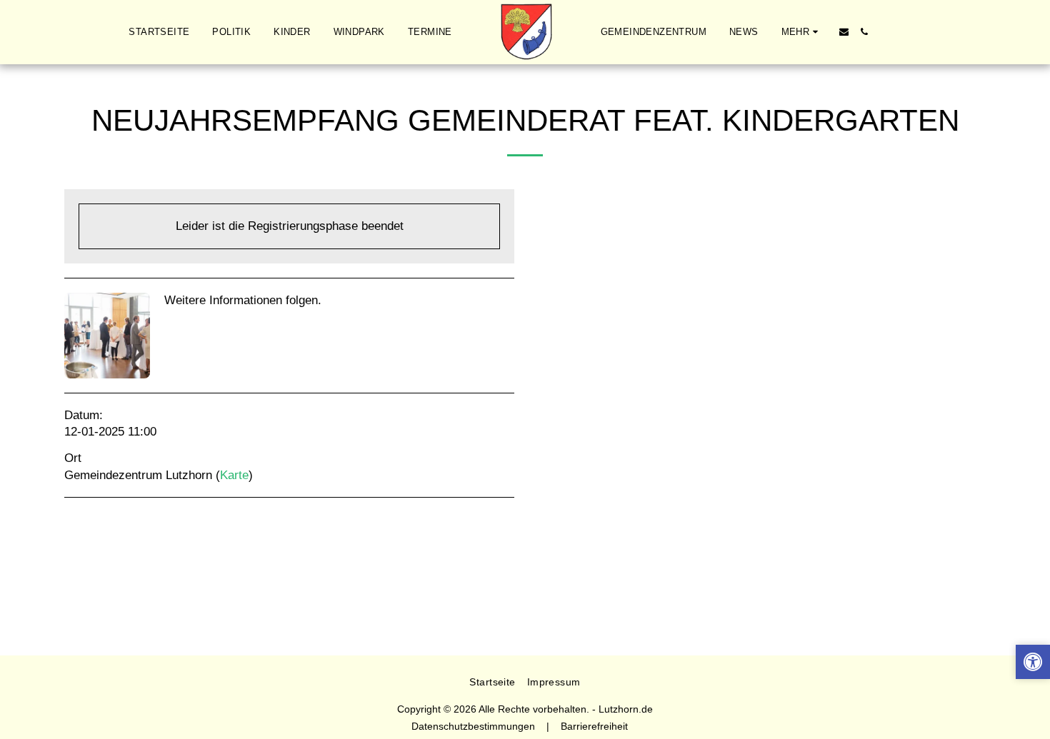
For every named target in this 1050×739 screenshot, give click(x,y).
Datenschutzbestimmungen (473, 726)
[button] (844, 31)
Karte (234, 475)
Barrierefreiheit (594, 726)
